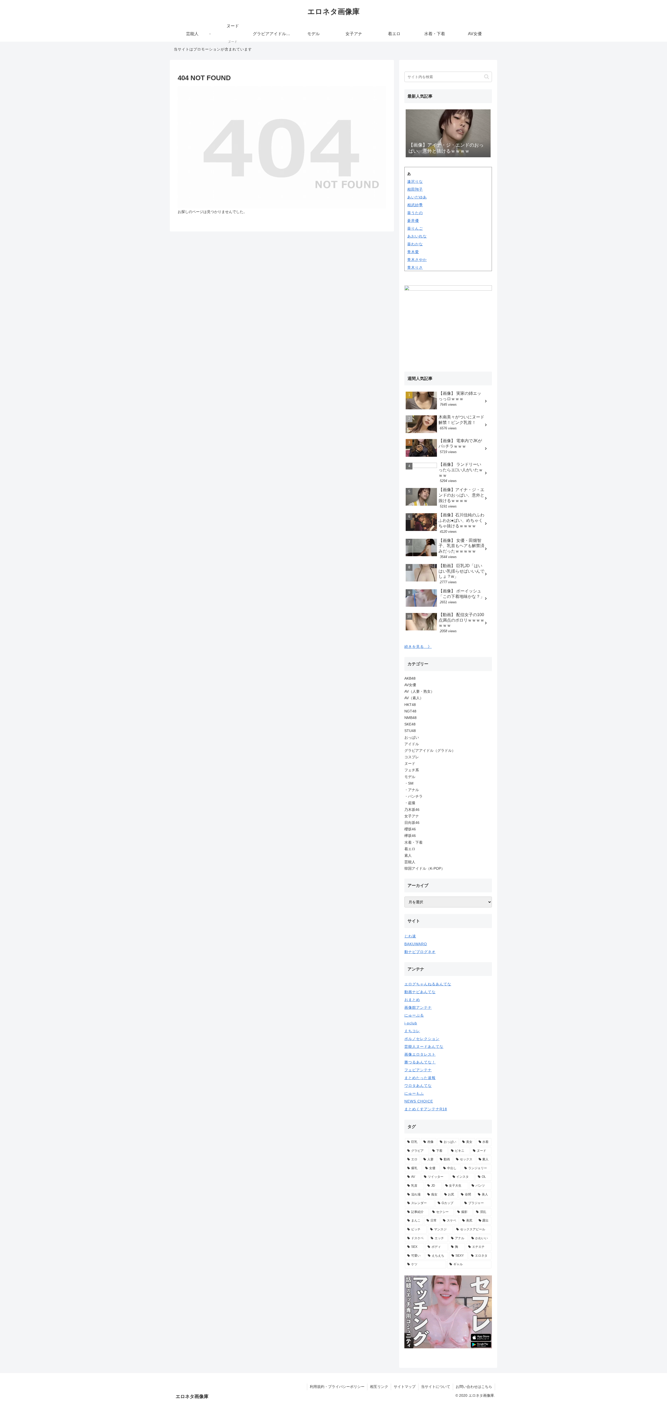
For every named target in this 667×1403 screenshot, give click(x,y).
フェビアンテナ (418, 1070)
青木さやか (417, 260)
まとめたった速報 (420, 1078)
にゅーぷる (414, 1015)
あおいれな (417, 236)
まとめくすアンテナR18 (425, 1109)
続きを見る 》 (418, 646)
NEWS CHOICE (418, 1101)
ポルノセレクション (422, 1039)
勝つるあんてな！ (420, 1062)
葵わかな (415, 244)
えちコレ (412, 1031)
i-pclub (410, 1023)
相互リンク (379, 1387)
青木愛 (413, 252)
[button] (486, 77)
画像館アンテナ (418, 1007)
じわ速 (410, 936)
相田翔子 (415, 189)
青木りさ (415, 267)
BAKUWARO (415, 944)
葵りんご (415, 228)
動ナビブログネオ (420, 952)
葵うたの (415, 213)
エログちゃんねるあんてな (427, 984)
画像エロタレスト (420, 1054)
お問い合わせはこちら (474, 1387)
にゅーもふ (414, 1093)
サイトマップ (405, 1387)
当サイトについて (435, 1387)
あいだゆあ (417, 197)
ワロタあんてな (418, 1085)
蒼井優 (413, 220)
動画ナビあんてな (420, 992)
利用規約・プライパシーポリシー (337, 1387)
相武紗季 (415, 205)
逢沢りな (415, 181)
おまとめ (412, 1000)
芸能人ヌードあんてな (423, 1046)
